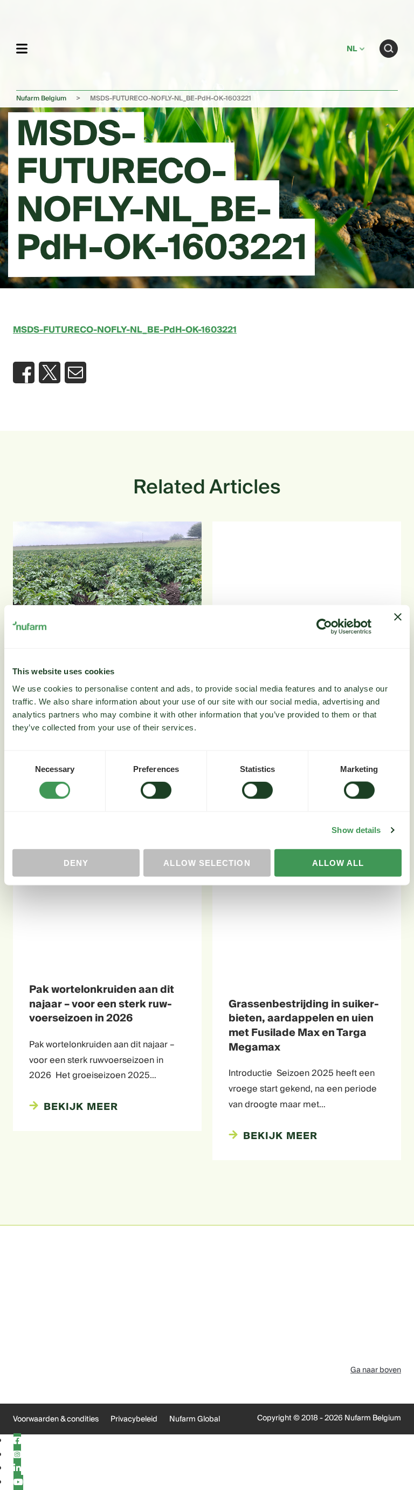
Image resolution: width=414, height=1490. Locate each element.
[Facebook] (17, 1440)
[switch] (156, 790)
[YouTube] (18, 1482)
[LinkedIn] (17, 1468)
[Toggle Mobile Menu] (21, 48)
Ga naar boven (375, 1370)
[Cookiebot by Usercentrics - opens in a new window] (324, 627)
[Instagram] (17, 1454)
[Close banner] (398, 626)
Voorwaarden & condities (56, 1419)
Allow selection (206, 862)
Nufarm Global (194, 1419)
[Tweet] (49, 372)
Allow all (338, 862)
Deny (76, 862)
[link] (187, 46)
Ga (389, 48)
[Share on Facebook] (23, 372)
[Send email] (75, 372)
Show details (356, 830)
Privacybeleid (134, 1419)
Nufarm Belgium (41, 98)
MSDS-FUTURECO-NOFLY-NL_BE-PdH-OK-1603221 (125, 329)
